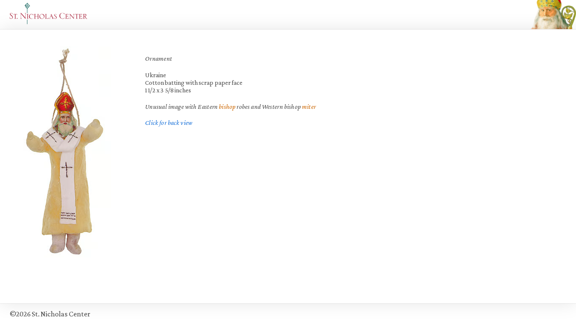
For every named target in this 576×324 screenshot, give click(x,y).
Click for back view (168, 122)
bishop (227, 106)
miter (309, 106)
